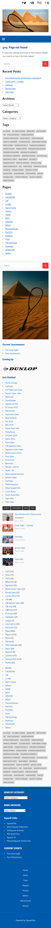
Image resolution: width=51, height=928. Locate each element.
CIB (4, 135)
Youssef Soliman (35, 177)
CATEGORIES (16, 508)
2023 (7, 571)
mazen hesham (8, 149)
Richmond (9, 460)
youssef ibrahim (21, 177)
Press (7, 239)
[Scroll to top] (47, 924)
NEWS (7, 225)
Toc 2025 (9, 421)
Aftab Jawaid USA (12, 488)
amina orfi (31, 131)
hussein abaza (24, 142)
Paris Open (9, 442)
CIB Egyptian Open (13, 446)
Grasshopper (10, 400)
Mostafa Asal (42, 156)
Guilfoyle (9, 386)
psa (20, 166)
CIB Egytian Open (12, 603)
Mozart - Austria (12, 467)
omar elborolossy (10, 166)
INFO (7, 218)
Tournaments (10, 659)
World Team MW (12, 428)
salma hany (7, 173)
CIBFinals (9, 610)
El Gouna (9, 613)
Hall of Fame (10, 208)
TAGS (32, 508)
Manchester (10, 411)
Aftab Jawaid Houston (14, 474)
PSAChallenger (11, 645)
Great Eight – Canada (14, 81)
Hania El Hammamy (10, 142)
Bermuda (9, 463)
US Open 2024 (11, 435)
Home (25, 870)
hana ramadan (37, 138)
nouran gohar (9, 163)
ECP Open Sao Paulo (13, 390)
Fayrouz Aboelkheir (10, 138)
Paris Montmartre (12, 353)
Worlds (8, 662)
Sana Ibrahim (19, 173)
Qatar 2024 (10, 439)
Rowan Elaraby (18, 170)
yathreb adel (8, 177)
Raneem (8, 652)
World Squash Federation (17, 827)
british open (41, 131)
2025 (7, 578)
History (8, 211)
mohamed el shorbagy (11, 156)
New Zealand (10, 418)
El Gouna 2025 (11, 407)
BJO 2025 (9, 425)
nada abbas (23, 159)
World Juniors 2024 (13, 453)
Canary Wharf (11, 596)
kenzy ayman (8, 145)
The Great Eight (12, 350)
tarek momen (31, 173)
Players (8, 634)
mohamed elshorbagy (29, 152)
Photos (25, 890)
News (7, 631)
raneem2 (9, 655)
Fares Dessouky (13, 135)
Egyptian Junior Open (14, 449)
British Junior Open (13, 589)
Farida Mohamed (27, 135)
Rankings (6, 170)
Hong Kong (10, 432)
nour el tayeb (36, 163)
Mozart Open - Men (13, 393)
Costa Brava (10, 491)
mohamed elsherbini (11, 152)
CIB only (8, 606)
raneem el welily (40, 166)
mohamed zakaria (28, 156)
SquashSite (11, 823)
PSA (7, 641)
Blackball (9, 585)
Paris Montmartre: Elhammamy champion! (23, 78)
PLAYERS (9, 236)
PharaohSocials (11, 228)
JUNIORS (9, 222)
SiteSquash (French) (15, 830)
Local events (10, 624)
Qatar (7, 648)
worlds (40, 173)
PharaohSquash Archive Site (18, 841)
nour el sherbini (22, 163)
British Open (10, 88)
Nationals (9, 397)
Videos (8, 253)
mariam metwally (21, 145)
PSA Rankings (11, 243)
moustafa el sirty (10, 159)
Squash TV (11, 837)
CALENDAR (10, 197)
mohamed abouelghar (36, 149)
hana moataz (25, 138)
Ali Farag (6, 131)
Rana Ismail (27, 166)
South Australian (12, 495)
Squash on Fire (11, 404)
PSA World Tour (13, 834)
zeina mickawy (8, 180)
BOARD (8, 194)
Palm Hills (9, 92)
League (8, 620)
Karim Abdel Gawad (39, 142)
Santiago (9, 85)
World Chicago (11, 383)
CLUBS (8, 204)
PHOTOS (8, 232)
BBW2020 (9, 582)
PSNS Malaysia (11, 484)
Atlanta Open (10, 477)
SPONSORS (10, 250)
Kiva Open (9, 456)
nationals (33, 159)
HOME (8, 214)
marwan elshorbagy (37, 145)
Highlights (9, 617)
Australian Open (12, 414)
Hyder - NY (9, 470)
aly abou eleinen (18, 131)
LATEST (6, 508)
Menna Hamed (21, 149)
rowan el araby (31, 170)
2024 (7, 575)
